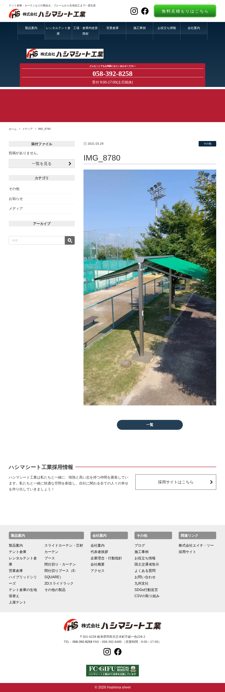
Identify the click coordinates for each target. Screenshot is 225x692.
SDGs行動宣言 (146, 590)
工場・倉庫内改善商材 (85, 30)
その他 (14, 189)
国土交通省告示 (146, 564)
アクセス (98, 571)
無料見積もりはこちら (185, 11)
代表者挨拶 (99, 552)
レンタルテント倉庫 (58, 30)
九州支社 (141, 583)
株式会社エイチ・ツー (196, 545)
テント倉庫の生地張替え (23, 593)
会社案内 (194, 28)
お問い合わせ (145, 577)
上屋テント (17, 602)
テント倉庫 (17, 552)
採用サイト (187, 552)
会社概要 (98, 564)
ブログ (139, 545)
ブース (49, 558)
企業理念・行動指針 (106, 558)
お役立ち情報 (167, 28)
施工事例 (139, 28)
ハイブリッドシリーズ (23, 580)
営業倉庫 (112, 28)
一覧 (149, 424)
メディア (16, 208)
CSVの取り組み (147, 596)
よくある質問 (145, 571)
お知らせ (16, 199)
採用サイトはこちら (176, 482)
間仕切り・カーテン (60, 564)
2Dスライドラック (59, 583)
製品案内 (31, 28)
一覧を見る (42, 163)
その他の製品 (54, 590)
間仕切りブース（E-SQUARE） (60, 574)
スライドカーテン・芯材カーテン (63, 549)
